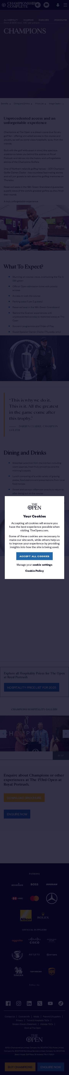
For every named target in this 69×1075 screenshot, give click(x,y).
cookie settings (43, 564)
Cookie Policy (34, 570)
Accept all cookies (35, 556)
